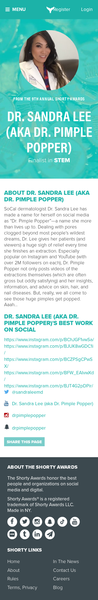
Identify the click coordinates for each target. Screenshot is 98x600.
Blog (58, 587)
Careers (61, 579)
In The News (66, 561)
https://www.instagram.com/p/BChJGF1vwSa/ (49, 340)
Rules (13, 579)
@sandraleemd (27, 392)
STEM (62, 160)
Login (87, 9)
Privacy (29, 587)
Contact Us (64, 570)
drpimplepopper (28, 415)
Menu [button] (19, 9)
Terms (13, 587)
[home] (49, 9)
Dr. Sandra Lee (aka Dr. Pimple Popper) (52, 404)
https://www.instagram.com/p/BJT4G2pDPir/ (48, 386)
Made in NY (18, 510)
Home (13, 561)
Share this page (24, 441)
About (13, 570)
